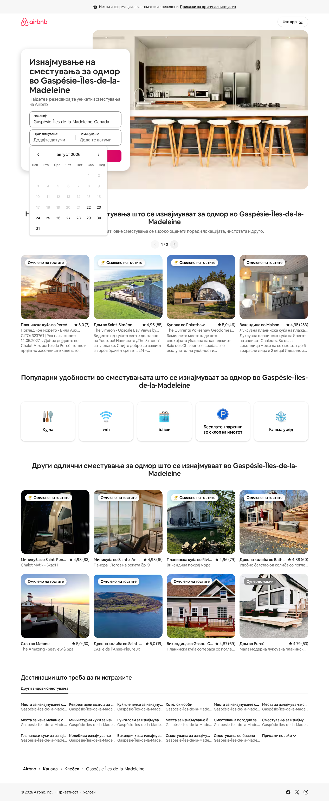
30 (99, 218)
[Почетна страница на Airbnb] (34, 21)
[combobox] (75, 122)
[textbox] (52, 140)
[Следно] (174, 244)
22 (89, 207)
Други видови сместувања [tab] (44, 688)
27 (68, 218)
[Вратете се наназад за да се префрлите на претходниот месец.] (38, 154)
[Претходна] (155, 244)
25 (48, 218)
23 (99, 207)
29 (89, 218)
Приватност (67, 792)
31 (38, 228)
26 (58, 218)
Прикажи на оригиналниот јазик (208, 6)
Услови (89, 792)
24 (38, 218)
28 (78, 218)
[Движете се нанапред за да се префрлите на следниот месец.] (98, 154)
